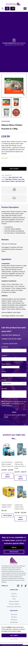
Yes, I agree (14, 635)
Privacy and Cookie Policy (14, 606)
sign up (14, 547)
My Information (14, 622)
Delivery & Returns (14, 601)
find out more (14, 552)
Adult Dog (8, 179)
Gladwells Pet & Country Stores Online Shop (13, 3)
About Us (14, 593)
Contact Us (14, 596)
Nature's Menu (10, 181)
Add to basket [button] (7, 515)
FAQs (14, 598)
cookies (8, 627)
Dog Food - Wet (17, 177)
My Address (14, 619)
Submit (14, 412)
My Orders (14, 617)
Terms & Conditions (14, 604)
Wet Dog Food (20, 181)
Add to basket (14, 168)
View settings (14, 639)
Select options (7, 475)
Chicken (14, 179)
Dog (10, 177)
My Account (14, 614)
